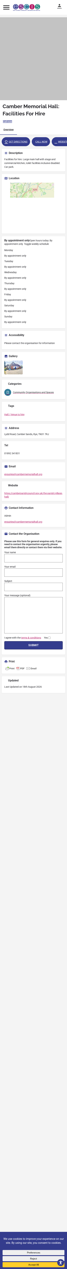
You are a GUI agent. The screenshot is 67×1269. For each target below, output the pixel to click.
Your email (9, 566)
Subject (8, 581)
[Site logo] (27, 7)
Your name (10, 552)
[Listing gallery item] (13, 367)
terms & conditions (31, 637)
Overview (8, 129)
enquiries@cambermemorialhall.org (23, 474)
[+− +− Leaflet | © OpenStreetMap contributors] (33, 207)
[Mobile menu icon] (6, 7)
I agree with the (26, 637)
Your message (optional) (17, 595)
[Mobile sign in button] (61, 5)
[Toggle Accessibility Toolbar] (60, 1262)
